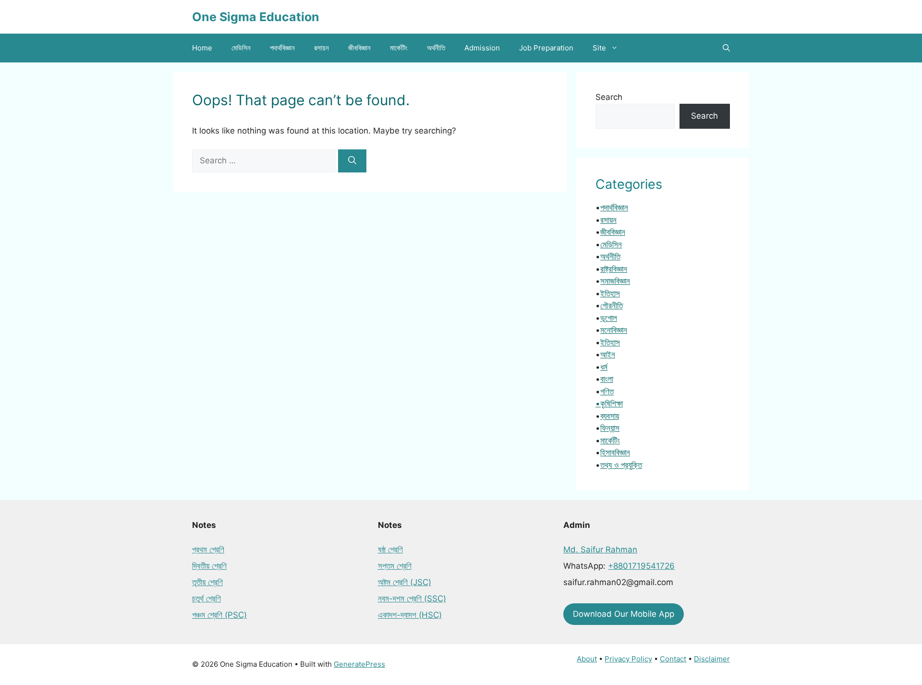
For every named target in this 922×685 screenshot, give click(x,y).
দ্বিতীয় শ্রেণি (209, 566)
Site (599, 47)
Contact (673, 658)
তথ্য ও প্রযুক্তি (621, 465)
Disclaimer (712, 658)
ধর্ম (603, 367)
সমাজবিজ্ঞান (615, 281)
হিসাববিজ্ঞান (615, 452)
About (587, 658)
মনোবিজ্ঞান (613, 330)
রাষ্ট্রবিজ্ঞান (613, 269)
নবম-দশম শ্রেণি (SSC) (412, 598)
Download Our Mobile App (623, 614)
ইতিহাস (610, 293)
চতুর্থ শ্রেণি (206, 598)
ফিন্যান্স (609, 428)
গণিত (607, 391)
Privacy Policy (628, 658)
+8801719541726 (641, 566)
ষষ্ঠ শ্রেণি (390, 549)
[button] (726, 48)
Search (608, 97)
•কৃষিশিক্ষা (609, 403)
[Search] (352, 160)
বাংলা (606, 379)
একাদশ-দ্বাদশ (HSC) (410, 615)
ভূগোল (608, 318)
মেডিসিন (241, 47)
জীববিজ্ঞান (359, 47)
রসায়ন (321, 47)
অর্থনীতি (436, 47)
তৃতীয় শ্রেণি (207, 582)
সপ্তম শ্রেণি (395, 566)
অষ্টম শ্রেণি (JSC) (404, 582)
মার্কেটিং (399, 47)
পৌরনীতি (611, 305)
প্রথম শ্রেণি (208, 549)
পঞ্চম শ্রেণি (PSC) (219, 615)
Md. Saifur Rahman (600, 549)
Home (202, 47)
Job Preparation (546, 47)
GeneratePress (359, 664)
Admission (482, 47)
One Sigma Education (255, 17)
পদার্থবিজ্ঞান (282, 47)
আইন (607, 354)
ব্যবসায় (609, 416)
